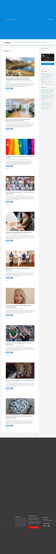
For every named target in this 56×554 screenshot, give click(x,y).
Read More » (7, 90)
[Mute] (51, 60)
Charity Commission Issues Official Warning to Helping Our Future (19, 416)
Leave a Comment (8, 80)
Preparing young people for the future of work (19, 232)
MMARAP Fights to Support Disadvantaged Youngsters (18, 269)
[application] (47, 57)
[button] (49, 19)
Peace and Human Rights (17, 159)
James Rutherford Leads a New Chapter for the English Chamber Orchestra (47, 103)
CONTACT (48, 42)
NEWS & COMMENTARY (30, 42)
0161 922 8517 (46, 519)
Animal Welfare (8, 381)
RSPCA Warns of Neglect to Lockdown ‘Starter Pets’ (20, 380)
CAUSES (24, 42)
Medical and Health (8, 195)
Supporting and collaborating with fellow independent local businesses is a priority (18, 78)
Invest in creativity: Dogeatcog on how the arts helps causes (19, 343)
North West (27, 80)
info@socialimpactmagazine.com (48, 520)
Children (7, 271)
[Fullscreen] (53, 60)
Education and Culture (14, 80)
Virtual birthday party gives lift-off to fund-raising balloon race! (20, 192)
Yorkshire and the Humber (16, 345)
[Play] (42, 60)
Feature (19, 80)
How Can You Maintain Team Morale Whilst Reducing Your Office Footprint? (18, 120)
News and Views (22, 80)
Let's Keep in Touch (32, 515)
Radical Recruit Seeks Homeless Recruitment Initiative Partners (18, 306)
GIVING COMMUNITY (37, 42)
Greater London (13, 271)
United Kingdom (31, 80)
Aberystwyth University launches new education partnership (46, 107)
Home (14, 42)
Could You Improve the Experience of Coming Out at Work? (20, 157)
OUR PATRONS (44, 42)
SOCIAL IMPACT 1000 (19, 42)
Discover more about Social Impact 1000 (48, 64)
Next (36, 434)
